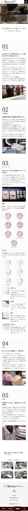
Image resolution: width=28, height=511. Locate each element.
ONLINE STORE (17, 509)
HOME (3, 508)
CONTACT (10, 508)
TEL (24, 508)
